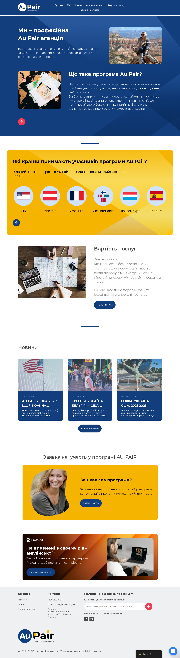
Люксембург (130, 211)
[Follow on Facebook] (86, 619)
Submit (148, 606)
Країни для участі (95, 5)
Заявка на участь (90, 10)
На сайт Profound (40, 572)
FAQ (68, 5)
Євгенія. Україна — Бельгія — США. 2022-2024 (89, 403)
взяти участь (91, 503)
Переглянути (105, 305)
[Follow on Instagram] (91, 619)
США (24, 211)
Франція (77, 211)
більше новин (90, 428)
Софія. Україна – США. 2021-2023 (136, 403)
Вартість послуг (116, 5)
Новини (78, 5)
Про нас (59, 5)
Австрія (50, 211)
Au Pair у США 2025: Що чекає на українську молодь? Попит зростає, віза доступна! (39, 403)
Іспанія (156, 211)
